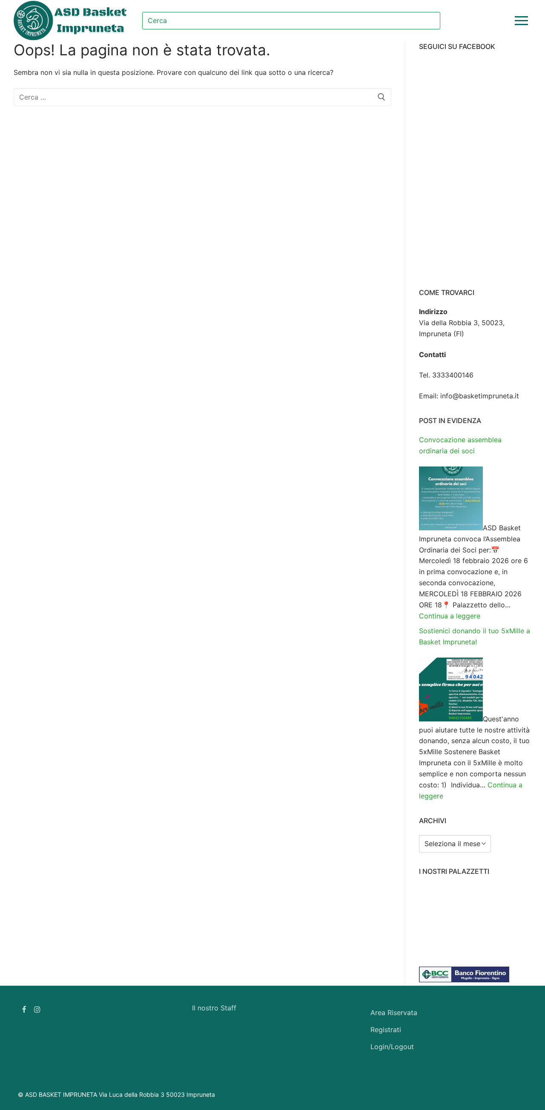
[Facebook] (24, 1009)
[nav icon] (523, 21)
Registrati (385, 1029)
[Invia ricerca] (396, 20)
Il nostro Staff (214, 1008)
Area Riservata (393, 1012)
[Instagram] (37, 1009)
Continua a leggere (449, 616)
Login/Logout (392, 1046)
